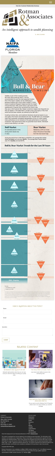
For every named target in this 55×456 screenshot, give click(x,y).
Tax (29, 423)
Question (4, 327)
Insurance (31, 422)
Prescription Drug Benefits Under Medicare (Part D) (40, 400)
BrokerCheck (34, 433)
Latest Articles (32, 428)
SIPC (29, 452)
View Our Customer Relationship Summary (27, 5)
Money (30, 425)
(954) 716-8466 (41, 34)
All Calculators (32, 432)
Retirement (31, 417)
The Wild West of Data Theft (41, 370)
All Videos (31, 430)
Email (4, 317)
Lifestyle (31, 427)
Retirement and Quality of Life (14, 370)
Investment (31, 418)
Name (4, 308)
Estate (30, 420)
